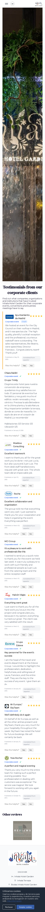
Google (24, 321)
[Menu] (6, 4)
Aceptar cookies (25, 907)
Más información (14, 901)
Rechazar (9, 907)
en (12, 4)
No (31, 366)
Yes (24, 366)
